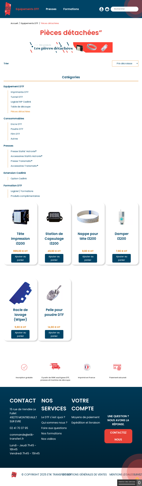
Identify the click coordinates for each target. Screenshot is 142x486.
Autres (14, 138)
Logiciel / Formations (22, 191)
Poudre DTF (17, 129)
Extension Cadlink (15, 173)
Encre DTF (16, 124)
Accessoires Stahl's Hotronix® (26, 156)
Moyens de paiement (86, 417)
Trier (6, 63)
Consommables (14, 118)
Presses (51, 9)
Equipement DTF (14, 86)
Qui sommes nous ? (54, 423)
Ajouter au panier (20, 258)
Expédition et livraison (86, 423)
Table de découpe (21, 106)
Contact (46, 20)
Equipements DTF (27, 9)
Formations (71, 9)
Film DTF (15, 133)
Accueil (14, 23)
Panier (107, 9)
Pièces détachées (20, 111)
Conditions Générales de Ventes (85, 474)
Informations (24, 20)
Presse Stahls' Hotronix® (23, 151)
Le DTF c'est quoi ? (53, 417)
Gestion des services (127, 482)
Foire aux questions (54, 428)
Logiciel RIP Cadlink (21, 101)
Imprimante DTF (20, 92)
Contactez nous (118, 436)
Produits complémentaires (25, 196)
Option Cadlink (19, 178)
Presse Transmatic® (21, 161)
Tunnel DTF (17, 97)
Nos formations (51, 433)
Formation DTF (13, 185)
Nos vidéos (48, 439)
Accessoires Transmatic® (24, 166)
